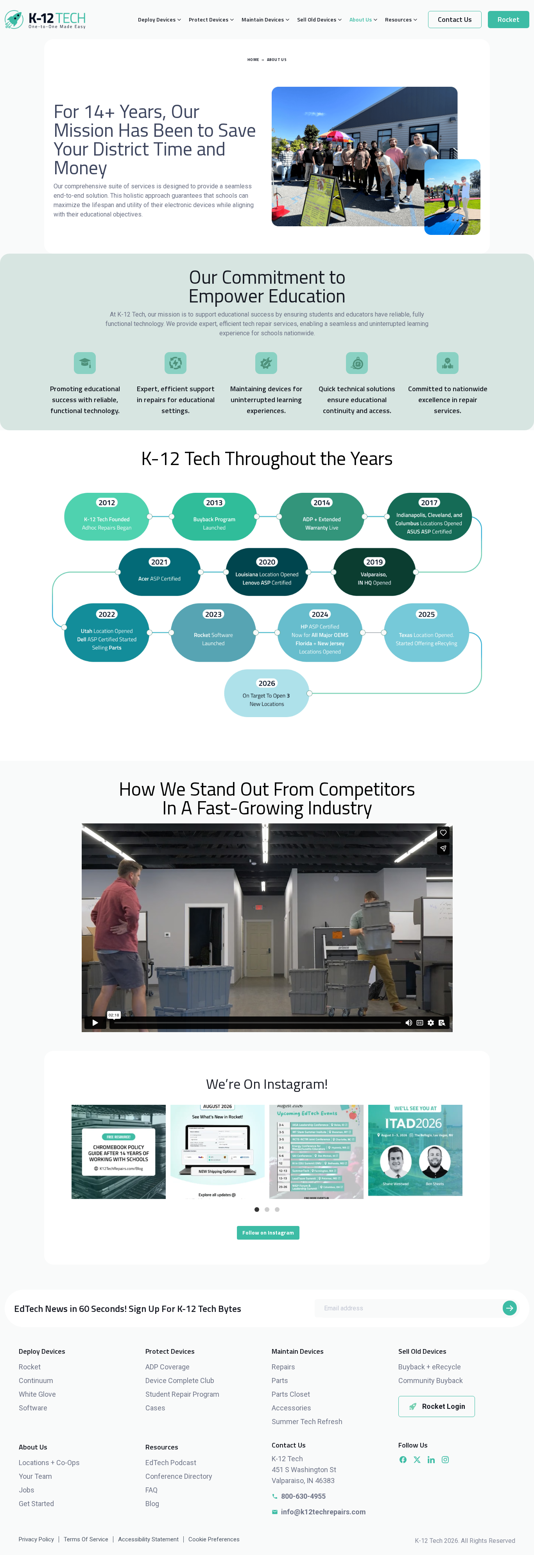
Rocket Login (443, 1406)
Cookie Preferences (214, 1539)
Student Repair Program (182, 1394)
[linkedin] (431, 1459)
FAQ (151, 1490)
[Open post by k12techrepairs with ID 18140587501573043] (119, 1152)
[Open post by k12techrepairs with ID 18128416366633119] (415, 1152)
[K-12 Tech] (45, 19)
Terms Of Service (86, 1539)
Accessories (291, 1408)
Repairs (283, 1367)
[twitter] (417, 1459)
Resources (398, 19)
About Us (360, 19)
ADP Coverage (167, 1367)
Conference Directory (178, 1476)
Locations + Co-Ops (49, 1462)
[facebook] (403, 1459)
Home (253, 60)
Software (33, 1408)
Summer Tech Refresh (307, 1421)
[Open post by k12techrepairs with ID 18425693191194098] (217, 1152)
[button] (257, 1209)
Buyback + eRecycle (429, 1367)
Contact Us (455, 19)
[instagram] (445, 1459)
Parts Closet (291, 1394)
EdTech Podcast (170, 1462)
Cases (155, 1408)
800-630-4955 (303, 1496)
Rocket (509, 19)
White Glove (37, 1394)
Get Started (36, 1504)
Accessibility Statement (148, 1539)
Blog (152, 1504)
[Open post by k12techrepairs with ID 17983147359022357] (316, 1152)
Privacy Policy (36, 1539)
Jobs (26, 1490)
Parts (280, 1380)
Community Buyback (430, 1380)
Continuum (36, 1380)
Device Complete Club (179, 1380)
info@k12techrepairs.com (323, 1512)
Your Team (35, 1476)
